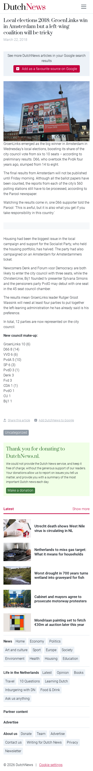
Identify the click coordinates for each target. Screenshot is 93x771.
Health (35, 659)
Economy (37, 641)
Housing (51, 659)
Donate (26, 734)
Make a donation (20, 490)
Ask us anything (17, 698)
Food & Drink (50, 690)
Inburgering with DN (20, 690)
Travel (9, 681)
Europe (51, 650)
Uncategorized (16, 432)
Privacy (72, 742)
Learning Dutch (56, 681)
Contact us (13, 742)
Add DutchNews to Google (56, 420)
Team (41, 734)
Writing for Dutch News (44, 742)
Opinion (63, 673)
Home (20, 641)
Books (78, 673)
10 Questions (30, 681)
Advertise (58, 734)
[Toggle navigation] (84, 6)
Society (67, 650)
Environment (14, 659)
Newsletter (13, 751)
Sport (37, 650)
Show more (81, 509)
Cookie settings (51, 765)
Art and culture (16, 650)
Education (70, 659)
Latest (8, 509)
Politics (55, 641)
